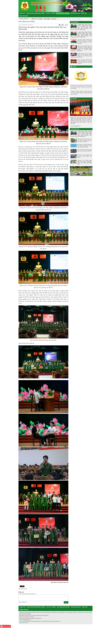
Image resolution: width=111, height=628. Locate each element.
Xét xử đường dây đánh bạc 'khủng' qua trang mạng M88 (84, 150)
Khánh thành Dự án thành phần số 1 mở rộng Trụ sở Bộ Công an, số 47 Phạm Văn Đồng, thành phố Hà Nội (81, 55)
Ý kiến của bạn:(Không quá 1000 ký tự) (27, 593)
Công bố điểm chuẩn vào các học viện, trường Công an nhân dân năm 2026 (84, 140)
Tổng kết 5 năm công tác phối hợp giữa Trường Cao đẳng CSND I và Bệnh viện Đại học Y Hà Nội (81, 93)
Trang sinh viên (23, 609)
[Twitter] (61, 25)
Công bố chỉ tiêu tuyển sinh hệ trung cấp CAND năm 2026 (84, 156)
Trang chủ (22, 607)
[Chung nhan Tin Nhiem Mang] (85, 612)
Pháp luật (84, 607)
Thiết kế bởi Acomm (23, 622)
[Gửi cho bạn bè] (67, 25)
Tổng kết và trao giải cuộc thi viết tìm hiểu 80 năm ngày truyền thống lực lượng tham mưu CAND (81, 76)
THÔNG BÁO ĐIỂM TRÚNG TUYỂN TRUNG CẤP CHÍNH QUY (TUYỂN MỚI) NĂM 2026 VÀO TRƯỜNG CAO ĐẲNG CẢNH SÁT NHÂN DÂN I (81, 27)
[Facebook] (59, 25)
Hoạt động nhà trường (26, 21)
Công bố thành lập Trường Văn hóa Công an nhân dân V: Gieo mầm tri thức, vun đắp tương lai (84, 61)
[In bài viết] (65, 25)
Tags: (19, 588)
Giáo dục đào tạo (76, 607)
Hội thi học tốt (24, 588)
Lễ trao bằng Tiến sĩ (75, 126)
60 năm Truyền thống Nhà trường (36, 607)
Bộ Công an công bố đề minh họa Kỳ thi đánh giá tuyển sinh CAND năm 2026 (84, 146)
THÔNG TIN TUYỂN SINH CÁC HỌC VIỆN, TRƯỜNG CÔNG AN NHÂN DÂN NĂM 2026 (84, 162)
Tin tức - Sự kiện (51, 607)
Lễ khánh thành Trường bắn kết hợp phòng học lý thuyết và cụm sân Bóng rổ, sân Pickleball (84, 41)
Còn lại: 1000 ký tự (22, 602)
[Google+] (62, 25)
